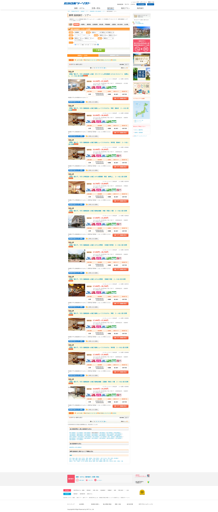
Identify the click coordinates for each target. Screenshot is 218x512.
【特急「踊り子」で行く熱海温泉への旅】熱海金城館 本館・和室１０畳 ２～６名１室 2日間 (98, 210)
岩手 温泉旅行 (109, 432)
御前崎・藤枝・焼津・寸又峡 (88, 459)
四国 (137, 113)
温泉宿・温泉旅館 (139, 132)
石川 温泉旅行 (80, 432)
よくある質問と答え (139, 23)
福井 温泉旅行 (95, 435)
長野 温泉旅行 (80, 435)
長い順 (109, 60)
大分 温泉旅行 (80, 439)
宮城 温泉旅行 (117, 432)
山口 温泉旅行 (103, 436)
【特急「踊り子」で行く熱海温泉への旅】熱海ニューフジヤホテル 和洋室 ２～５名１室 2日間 (98, 347)
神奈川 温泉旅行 (110, 434)
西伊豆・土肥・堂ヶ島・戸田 (103, 458)
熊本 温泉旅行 (95, 438)
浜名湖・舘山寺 (88, 461)
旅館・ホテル (80, 477)
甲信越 (147, 111)
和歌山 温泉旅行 (73, 436)
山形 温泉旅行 (72, 434)
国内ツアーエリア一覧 (139, 120)
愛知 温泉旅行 (102, 435)
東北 (146, 109)
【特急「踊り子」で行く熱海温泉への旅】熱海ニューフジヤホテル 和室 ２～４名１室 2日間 (98, 313)
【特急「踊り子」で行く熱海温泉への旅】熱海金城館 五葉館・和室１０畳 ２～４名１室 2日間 (98, 381)
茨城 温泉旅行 (87, 434)
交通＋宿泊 (95, 477)
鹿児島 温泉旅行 (110, 438)
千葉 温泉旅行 (102, 434)
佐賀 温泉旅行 (80, 438)
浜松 (80, 458)
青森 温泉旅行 (72, 439)
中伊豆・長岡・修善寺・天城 (88, 458)
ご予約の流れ (137, 22)
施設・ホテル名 (85, 44)
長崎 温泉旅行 (87, 438)
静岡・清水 (95, 461)
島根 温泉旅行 (88, 436)
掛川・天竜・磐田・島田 (75, 459)
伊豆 (70, 458)
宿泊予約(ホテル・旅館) (79, 490)
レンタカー (99, 480)
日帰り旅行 (81, 480)
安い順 (91, 60)
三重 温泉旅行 (102, 432)
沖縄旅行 (110, 490)
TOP (69, 11)
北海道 (145, 103)
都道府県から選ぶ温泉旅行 (75, 447)
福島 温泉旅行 (80, 434)
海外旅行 (76, 493)
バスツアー (90, 480)
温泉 (115, 490)
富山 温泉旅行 (87, 435)
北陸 (143, 114)
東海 (143, 115)
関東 (146, 110)
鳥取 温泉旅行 (81, 436)
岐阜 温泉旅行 (87, 432)
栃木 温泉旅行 (72, 432)
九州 (137, 114)
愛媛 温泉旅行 (119, 436)
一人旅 (127, 490)
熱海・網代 (75, 458)
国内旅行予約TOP (75, 11)
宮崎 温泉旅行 (102, 438)
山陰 (137, 111)
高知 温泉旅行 (72, 438)
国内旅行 (88, 477)
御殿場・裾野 (102, 461)
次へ (105, 68)
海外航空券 (82, 493)
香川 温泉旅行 (111, 436)
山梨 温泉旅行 (72, 435)
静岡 (71, 455)
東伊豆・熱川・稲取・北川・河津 (103, 459)
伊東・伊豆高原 (114, 458)
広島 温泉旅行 (118, 438)
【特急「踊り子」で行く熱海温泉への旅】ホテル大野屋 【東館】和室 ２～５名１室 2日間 (97, 279)
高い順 (95, 60)
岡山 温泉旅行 (96, 436)
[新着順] (114, 60)
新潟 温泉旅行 (118, 434)
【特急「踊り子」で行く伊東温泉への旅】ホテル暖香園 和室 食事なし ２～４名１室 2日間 (98, 176)
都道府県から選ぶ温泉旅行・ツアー (97, 11)
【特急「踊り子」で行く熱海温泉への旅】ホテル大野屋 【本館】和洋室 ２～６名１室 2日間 (98, 245)
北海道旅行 (102, 490)
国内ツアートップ (138, 121)
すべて (77, 44)
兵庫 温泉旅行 (117, 435)
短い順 (104, 60)
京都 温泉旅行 (110, 435)
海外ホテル (89, 493)
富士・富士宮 (110, 461)
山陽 (137, 112)
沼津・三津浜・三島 (118, 461)
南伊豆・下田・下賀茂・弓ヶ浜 (76, 461)
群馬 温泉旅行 (95, 434)
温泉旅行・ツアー (84, 11)
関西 (143, 116)
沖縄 (137, 103)
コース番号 (94, 44)
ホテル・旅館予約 (139, 129)
